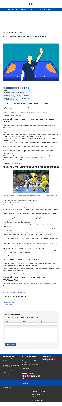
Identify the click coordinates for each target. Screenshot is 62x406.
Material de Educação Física (10, 299)
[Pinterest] (8, 88)
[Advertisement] (31, 19)
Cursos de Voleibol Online (9, 304)
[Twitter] (25, 376)
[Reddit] (16, 88)
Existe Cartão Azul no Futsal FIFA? (18, 163)
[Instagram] (28, 376)
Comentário (8, 326)
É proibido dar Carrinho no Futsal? (18, 292)
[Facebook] (6, 88)
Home (4, 32)
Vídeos (31, 9)
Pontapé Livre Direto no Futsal (17, 273)
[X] (24, 88)
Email (24, 321)
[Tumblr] (10, 88)
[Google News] (22, 88)
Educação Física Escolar (27, 382)
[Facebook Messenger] (12, 88)
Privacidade (42, 9)
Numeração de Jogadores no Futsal (10, 363)
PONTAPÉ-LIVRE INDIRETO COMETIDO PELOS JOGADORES (16, 95)
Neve (4, 387)
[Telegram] (14, 88)
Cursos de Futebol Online (9, 306)
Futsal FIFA (44, 112)
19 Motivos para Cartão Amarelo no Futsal (20, 255)
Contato (36, 9)
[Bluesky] (28, 88)
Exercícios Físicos (25, 9)
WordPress (5, 388)
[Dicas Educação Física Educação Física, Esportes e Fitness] (31, 4)
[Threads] (26, 88)
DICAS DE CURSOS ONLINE (11, 99)
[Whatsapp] (4, 88)
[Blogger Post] (20, 88)
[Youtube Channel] (23, 378)
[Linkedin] (18, 88)
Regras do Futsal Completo (16, 115)
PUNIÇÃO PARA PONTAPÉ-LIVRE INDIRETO (13, 96)
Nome (6, 321)
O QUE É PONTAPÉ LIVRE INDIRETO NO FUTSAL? (14, 92)
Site (41, 321)
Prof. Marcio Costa (8, 39)
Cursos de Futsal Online (9, 302)
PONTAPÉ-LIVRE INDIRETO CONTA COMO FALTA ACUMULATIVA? (17, 98)
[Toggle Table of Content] (29, 91)
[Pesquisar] (53, 9)
